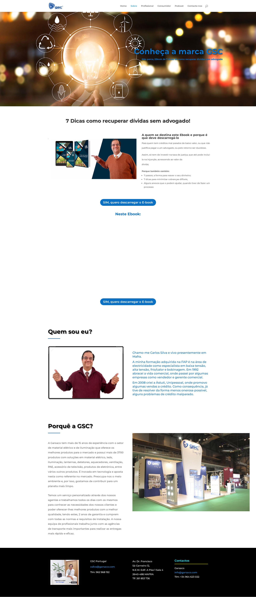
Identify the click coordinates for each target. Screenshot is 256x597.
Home (123, 6)
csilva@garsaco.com (102, 566)
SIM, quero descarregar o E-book (128, 202)
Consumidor (164, 6)
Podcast (179, 6)
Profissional (147, 6)
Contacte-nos (195, 6)
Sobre (134, 6)
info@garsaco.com (186, 572)
